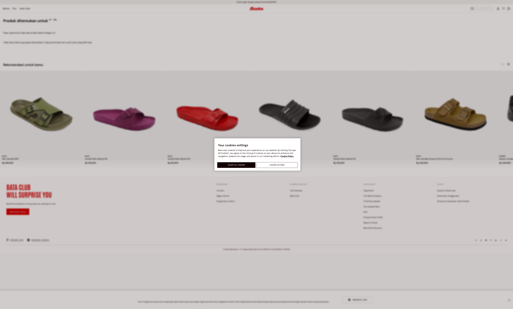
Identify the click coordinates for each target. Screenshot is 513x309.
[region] (257, 154)
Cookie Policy (287, 156)
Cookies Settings (277, 165)
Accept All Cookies (236, 165)
